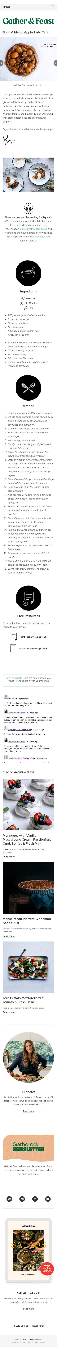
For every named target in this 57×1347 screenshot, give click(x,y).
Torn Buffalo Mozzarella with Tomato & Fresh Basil (24, 1000)
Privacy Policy (26, 1342)
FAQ (35, 1342)
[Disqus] (28, 728)
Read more (9, 856)
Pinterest (9, 1199)
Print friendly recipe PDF (33, 636)
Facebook (35, 1199)
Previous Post (21, 1326)
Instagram (22, 1199)
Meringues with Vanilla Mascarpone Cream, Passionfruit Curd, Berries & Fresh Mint (27, 840)
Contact (42, 1342)
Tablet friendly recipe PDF (33, 648)
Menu (6, 7)
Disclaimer (15, 1342)
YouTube (48, 1199)
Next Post (38, 1326)
